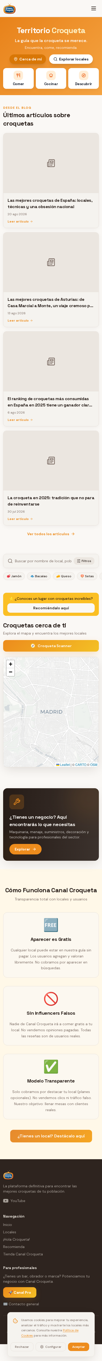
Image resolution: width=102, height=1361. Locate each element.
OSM (93, 764)
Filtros (86, 561)
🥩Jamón (14, 576)
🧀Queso (63, 576)
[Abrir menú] (93, 8)
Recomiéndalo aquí (51, 608)
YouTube (17, 1200)
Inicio (7, 1224)
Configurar (53, 1347)
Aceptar (78, 1347)
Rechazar (22, 1347)
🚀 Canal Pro (19, 1292)
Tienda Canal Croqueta (23, 1254)
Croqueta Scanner (51, 645)
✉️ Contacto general (21, 1304)
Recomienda (14, 1246)
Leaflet (64, 764)
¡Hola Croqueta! (16, 1239)
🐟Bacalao (38, 576)
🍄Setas (87, 576)
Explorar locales (74, 59)
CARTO (80, 764)
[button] (10, 664)
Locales (9, 1232)
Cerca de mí (30, 59)
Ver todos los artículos (48, 534)
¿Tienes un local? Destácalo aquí (51, 1136)
